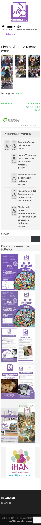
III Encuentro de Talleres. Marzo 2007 (32, 106)
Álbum (18, 93)
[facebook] (2, 503)
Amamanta (11, 26)
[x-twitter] (7, 503)
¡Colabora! (10, 34)
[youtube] (10, 503)
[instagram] (5, 503)
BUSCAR (5, 234)
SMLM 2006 (6, 103)
